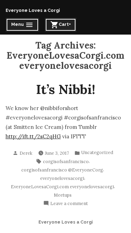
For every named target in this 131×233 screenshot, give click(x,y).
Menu (23, 25)
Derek (26, 153)
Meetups (63, 195)
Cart (62, 25)
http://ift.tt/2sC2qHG (33, 136)
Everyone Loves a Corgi (33, 10)
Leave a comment (69, 203)
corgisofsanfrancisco (66, 161)
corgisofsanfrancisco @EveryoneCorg (62, 170)
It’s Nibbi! (65, 89)
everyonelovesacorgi (62, 178)
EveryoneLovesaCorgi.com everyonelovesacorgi (62, 186)
